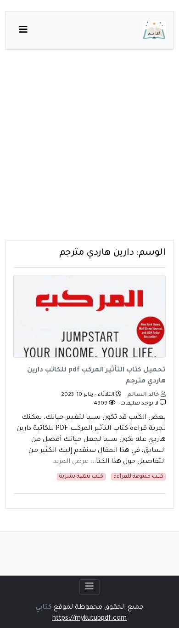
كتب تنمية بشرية (81, 477)
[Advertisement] (89, 150)
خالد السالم (144, 395)
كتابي (43, 607)
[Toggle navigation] (89, 587)
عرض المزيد (71, 462)
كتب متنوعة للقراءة (138, 477)
